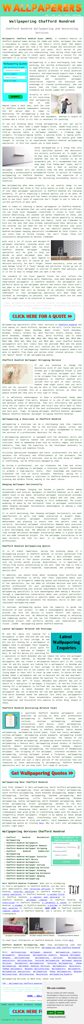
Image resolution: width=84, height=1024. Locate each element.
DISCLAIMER (76, 15)
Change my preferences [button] (57, 1017)
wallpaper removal (36, 900)
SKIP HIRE (50, 908)
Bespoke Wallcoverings (16, 958)
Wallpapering (36, 63)
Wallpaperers (59, 966)
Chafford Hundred (68, 325)
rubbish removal (11, 911)
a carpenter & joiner (54, 903)
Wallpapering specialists (16, 325)
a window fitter (56, 894)
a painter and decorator (45, 897)
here (41, 823)
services (63, 765)
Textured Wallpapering (47, 961)
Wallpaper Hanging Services (34, 966)
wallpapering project (13, 554)
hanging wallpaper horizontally (27, 506)
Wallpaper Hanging (41, 952)
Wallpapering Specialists (16, 972)
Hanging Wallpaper (70, 955)
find (10, 787)
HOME (46, 15)
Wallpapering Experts (68, 952)
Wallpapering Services (48, 958)
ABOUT (60, 15)
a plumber (17, 905)
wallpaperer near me (13, 681)
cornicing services (40, 889)
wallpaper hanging (38, 250)
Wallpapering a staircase (16, 424)
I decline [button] (60, 1012)
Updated (19, 1004)
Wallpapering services (43, 807)
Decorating (24, 955)
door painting (10, 908)
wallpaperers (9, 344)
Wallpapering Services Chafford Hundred (33, 831)
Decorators (75, 966)
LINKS (53, 15)
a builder (53, 905)
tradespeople (9, 914)
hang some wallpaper (18, 667)
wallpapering (42, 100)
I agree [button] (51, 1012)
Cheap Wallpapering (60, 972)
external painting (24, 892)
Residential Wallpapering (29, 963)
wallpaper (66, 41)
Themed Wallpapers (12, 969)
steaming (65, 408)
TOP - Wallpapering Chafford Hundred (22, 983)
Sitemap (3, 1004)
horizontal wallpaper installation (36, 519)
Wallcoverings (18, 952)
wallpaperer (50, 207)
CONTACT (67, 15)
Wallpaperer (8, 955)
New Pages (12, 1004)
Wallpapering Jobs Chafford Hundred (61, 948)
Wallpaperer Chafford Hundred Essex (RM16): (27, 39)
